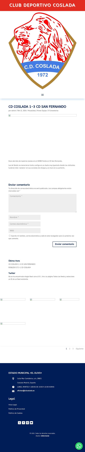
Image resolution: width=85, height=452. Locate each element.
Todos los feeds (59, 277)
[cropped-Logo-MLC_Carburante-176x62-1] (69, 300)
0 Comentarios (53, 111)
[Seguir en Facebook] (23, 422)
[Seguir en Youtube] (31, 422)
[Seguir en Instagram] (27, 422)
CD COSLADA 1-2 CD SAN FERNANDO (22, 264)
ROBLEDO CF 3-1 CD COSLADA (20, 267)
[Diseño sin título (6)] (12, 300)
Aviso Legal (13, 405)
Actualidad (32, 111)
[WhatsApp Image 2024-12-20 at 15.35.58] (42, 300)
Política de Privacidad (17, 409)
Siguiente (79, 349)
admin (13, 111)
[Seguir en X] (19, 422)
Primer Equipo (42, 111)
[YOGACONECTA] (12, 324)
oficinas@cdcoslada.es (26, 391)
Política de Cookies (15, 413)
